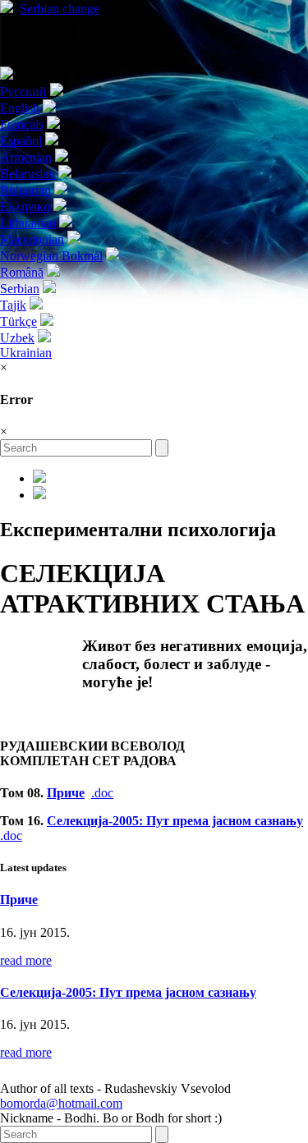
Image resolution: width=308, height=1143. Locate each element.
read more (26, 960)
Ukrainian (26, 353)
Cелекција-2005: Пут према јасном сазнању (175, 821)
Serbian (59, 9)
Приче (66, 793)
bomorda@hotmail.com (61, 1103)
